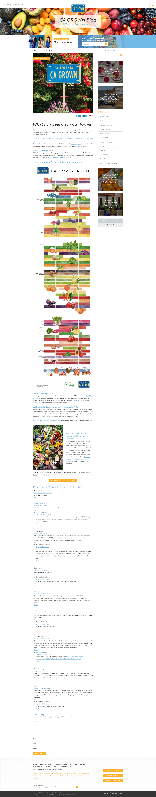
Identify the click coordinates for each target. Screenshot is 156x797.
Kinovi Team (38, 669)
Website (35, 748)
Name (35, 738)
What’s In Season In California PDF (49, 420)
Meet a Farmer (104, 133)
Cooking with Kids (106, 125)
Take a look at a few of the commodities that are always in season (78, 459)
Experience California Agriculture (41, 773)
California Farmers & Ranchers (66, 764)
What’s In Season (51, 767)
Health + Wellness (106, 142)
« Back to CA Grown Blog (43, 50)
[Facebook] (6, 5)
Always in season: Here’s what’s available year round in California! (78, 436)
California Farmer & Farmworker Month (55, 776)
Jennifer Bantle (38, 503)
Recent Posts (104, 117)
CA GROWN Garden (106, 138)
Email (35, 743)
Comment (36, 721)
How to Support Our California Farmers (77, 776)
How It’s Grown (105, 129)
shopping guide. (76, 144)
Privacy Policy (36, 778)
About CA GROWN (57, 773)
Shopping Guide (66, 767)
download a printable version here (62, 157)
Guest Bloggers (105, 159)
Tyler (35, 686)
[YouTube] (16, 5)
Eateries (102, 150)
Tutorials (102, 146)
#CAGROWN (36, 402)
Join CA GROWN (68, 773)
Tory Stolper (42, 472)
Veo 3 (36, 591)
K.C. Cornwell (40, 512)
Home (35, 764)
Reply (36, 497)
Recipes (102, 121)
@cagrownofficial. (79, 400)
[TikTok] (19, 5)
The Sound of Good (38, 776)
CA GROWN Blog (45, 764)
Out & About (104, 155)
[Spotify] (22, 6)
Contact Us (77, 773)
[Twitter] (8, 5)
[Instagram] (11, 5)
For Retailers (85, 773)
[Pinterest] (14, 5)
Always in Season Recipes (108, 163)
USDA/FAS (74, 794)
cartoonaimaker (39, 611)
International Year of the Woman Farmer (47, 769)
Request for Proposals (113, 780)
